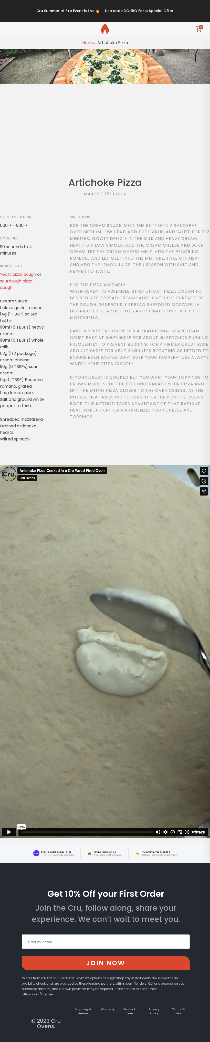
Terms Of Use (178, 1011)
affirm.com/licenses (38, 994)
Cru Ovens (49, 1023)
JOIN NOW (105, 962)
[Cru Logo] (105, 29)
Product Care (129, 1011)
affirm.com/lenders (131, 983)
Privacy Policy (154, 1011)
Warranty (107, 1009)
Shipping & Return (83, 1011)
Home (88, 43)
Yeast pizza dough (18, 274)
